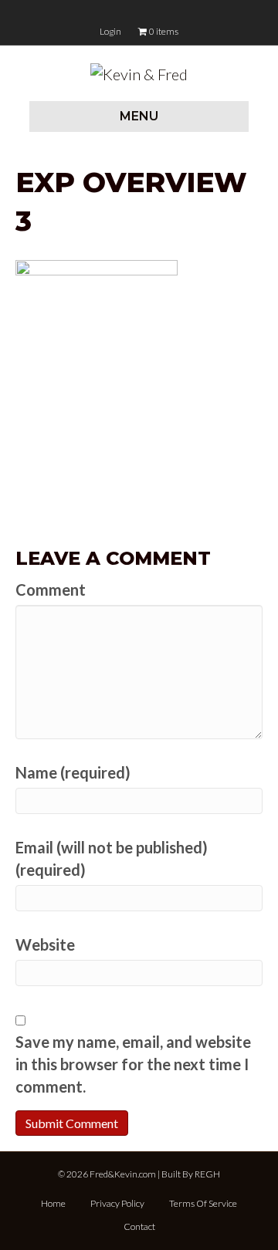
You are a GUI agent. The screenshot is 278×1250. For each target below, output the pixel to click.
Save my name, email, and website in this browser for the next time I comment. (133, 1064)
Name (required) (73, 772)
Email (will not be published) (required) (111, 858)
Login (110, 31)
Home (53, 1203)
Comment (50, 589)
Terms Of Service (203, 1203)
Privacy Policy (117, 1203)
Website (45, 944)
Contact (139, 1226)
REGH (207, 1174)
